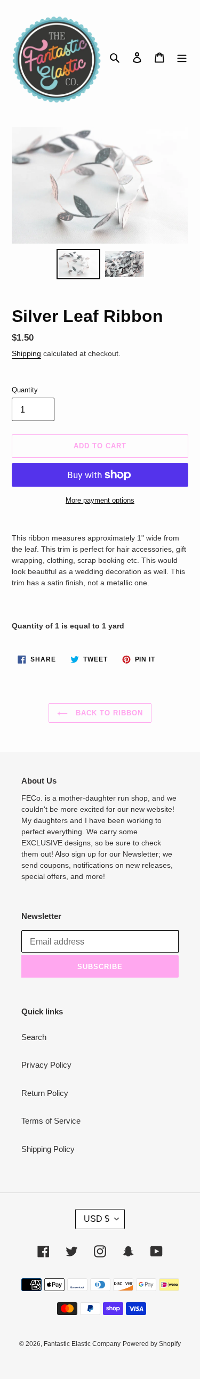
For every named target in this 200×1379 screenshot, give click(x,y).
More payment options (100, 500)
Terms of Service (51, 1120)
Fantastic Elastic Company (82, 1344)
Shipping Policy (48, 1149)
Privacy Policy (46, 1064)
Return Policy (44, 1093)
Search (33, 1037)
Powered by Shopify (152, 1344)
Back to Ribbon (108, 713)
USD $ (96, 1218)
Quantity (25, 390)
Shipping (26, 353)
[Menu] (182, 57)
